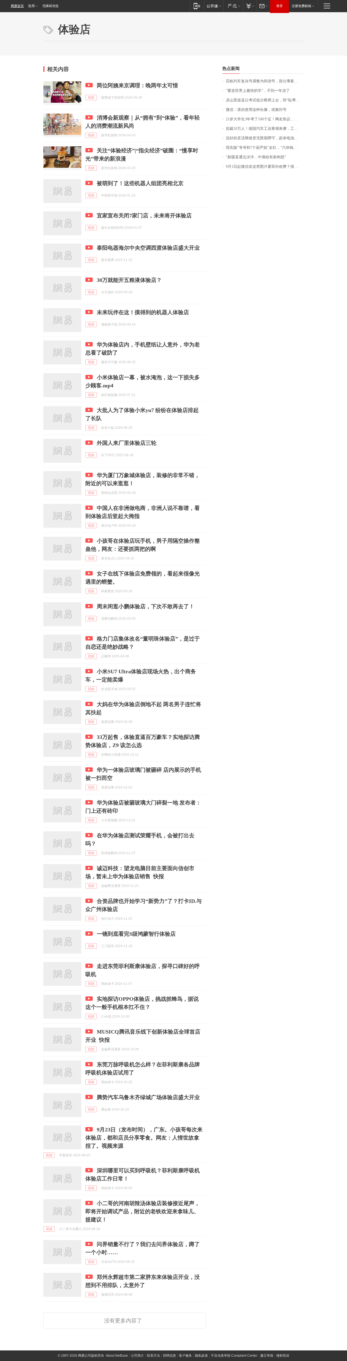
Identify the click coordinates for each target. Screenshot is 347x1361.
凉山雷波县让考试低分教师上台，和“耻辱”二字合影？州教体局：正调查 (265, 100)
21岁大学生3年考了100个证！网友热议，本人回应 (265, 119)
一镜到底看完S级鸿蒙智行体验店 (136, 934)
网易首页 (17, 6)
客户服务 (185, 1355)
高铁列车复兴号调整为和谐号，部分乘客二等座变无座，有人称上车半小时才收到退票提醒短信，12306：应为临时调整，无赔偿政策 (265, 81)
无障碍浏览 (50, 6)
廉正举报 (266, 1355)
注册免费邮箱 (301, 6)
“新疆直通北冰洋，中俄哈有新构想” (256, 157)
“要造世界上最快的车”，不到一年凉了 (258, 91)
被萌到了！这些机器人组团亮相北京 (140, 183)
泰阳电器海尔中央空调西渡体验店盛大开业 (148, 248)
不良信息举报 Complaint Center (234, 1355)
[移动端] (197, 6)
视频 (91, 97)
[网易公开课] (213, 6)
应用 (31, 6)
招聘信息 (169, 1355)
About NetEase (117, 1355)
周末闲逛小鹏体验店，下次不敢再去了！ (145, 606)
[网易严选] (233, 6)
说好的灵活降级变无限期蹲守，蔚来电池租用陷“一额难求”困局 (265, 138)
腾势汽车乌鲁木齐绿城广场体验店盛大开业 (148, 1097)
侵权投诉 (282, 1355)
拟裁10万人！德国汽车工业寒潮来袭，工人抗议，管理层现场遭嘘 (265, 129)
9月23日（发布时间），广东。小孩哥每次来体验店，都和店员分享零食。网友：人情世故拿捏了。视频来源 (144, 1138)
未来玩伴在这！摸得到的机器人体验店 (143, 312)
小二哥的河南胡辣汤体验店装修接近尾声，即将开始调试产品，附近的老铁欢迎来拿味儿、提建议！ (142, 1211)
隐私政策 (201, 1355)
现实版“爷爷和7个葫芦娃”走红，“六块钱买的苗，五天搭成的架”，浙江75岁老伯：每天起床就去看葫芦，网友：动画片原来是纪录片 (265, 148)
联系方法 (153, 1355)
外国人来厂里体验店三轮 (126, 443)
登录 (279, 6)
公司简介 (137, 1355)
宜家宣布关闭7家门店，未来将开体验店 (144, 215)
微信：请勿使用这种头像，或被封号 (256, 110)
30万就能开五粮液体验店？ (129, 280)
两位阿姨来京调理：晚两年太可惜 (137, 85)
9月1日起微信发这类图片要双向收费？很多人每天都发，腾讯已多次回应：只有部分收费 (265, 167)
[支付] (249, 6)
